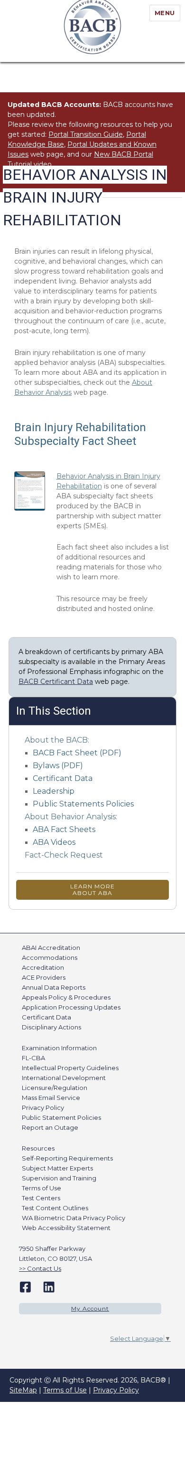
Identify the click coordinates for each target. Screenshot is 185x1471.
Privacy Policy (43, 1107)
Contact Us (44, 1268)
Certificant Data (62, 778)
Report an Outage (50, 1127)
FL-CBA (33, 1058)
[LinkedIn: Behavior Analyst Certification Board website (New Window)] (49, 1286)
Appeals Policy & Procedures (66, 997)
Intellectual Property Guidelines (70, 1068)
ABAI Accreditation (51, 947)
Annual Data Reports (53, 987)
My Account (90, 1308)
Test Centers (41, 1198)
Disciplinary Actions (51, 1027)
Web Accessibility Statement (66, 1228)
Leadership (53, 791)
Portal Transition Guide (85, 134)
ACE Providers (43, 977)
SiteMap (23, 1390)
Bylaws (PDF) (58, 765)
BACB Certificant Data (55, 681)
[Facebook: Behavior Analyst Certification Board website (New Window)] (25, 1286)
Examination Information (59, 1048)
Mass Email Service (51, 1097)
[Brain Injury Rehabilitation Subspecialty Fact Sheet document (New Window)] (29, 491)
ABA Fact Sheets (64, 829)
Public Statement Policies (61, 1117)
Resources (38, 1148)
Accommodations (49, 957)
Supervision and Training (59, 1178)
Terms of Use (41, 1188)
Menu (165, 13)
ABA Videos (54, 842)
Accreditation (43, 967)
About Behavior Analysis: (71, 816)
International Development (64, 1077)
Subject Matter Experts (57, 1168)
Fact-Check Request (64, 855)
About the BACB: (57, 740)
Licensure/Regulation (54, 1087)
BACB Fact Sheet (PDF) (77, 752)
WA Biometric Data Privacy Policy (73, 1218)
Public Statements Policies (83, 803)
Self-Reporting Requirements (67, 1158)
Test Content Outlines (55, 1208)
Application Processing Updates (71, 1007)
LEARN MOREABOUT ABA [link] (92, 889)
